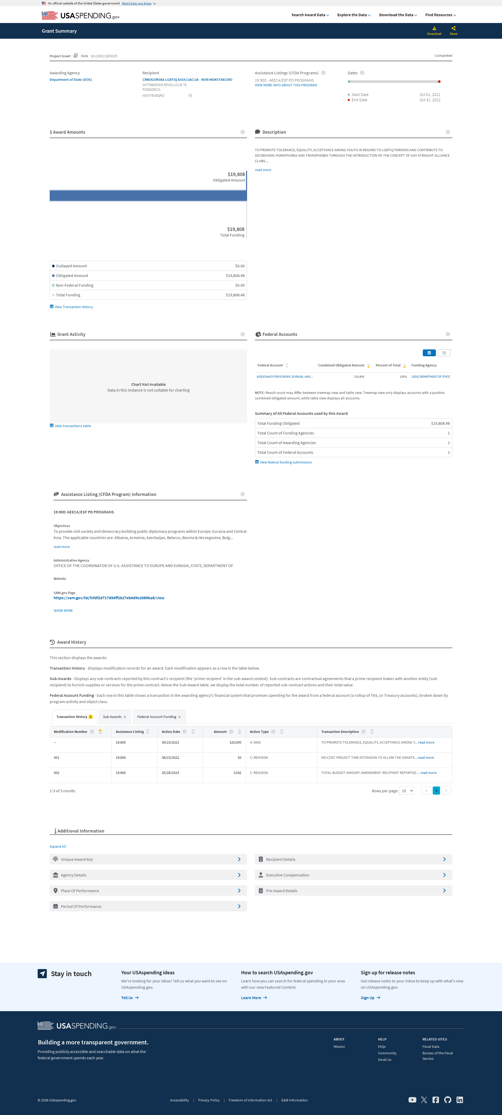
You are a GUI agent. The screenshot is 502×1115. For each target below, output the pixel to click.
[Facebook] (435, 1100)
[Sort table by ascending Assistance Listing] (147, 730)
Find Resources (438, 14)
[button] (148, 859)
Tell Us (127, 997)
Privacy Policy (209, 1100)
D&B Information (294, 1100)
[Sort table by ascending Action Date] (193, 730)
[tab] (74, 717)
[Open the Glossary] (75, 56)
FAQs (382, 1046)
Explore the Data (352, 14)
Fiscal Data (431, 1046)
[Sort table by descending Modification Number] (100, 733)
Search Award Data (308, 14)
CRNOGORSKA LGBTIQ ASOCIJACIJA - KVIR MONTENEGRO (187, 79)
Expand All (58, 846)
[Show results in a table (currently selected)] (429, 352)
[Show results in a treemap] (444, 352)
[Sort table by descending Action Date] (193, 733)
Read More (426, 742)
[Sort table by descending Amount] (239, 733)
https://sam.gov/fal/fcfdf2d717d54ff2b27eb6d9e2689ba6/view (109, 597)
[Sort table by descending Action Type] (281, 733)
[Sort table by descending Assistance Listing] (147, 733)
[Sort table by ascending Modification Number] (100, 730)
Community (387, 1053)
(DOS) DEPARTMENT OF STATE (431, 376)
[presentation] (190, 95)
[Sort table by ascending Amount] (239, 730)
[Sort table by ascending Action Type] (281, 730)
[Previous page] (426, 790)
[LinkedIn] (459, 1100)
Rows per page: (385, 790)
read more (263, 170)
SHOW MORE (63, 610)
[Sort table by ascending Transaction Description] (372, 730)
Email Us (384, 1059)
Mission (339, 1046)
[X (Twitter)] (424, 1100)
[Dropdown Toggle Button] (454, 28)
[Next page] (446, 790)
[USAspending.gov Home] (80, 16)
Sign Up (367, 997)
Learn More (251, 997)
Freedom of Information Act (250, 1100)
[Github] (447, 1100)
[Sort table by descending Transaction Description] (372, 733)
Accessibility (179, 1100)
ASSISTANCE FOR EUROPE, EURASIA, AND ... (285, 376)
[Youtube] (412, 1100)
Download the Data (396, 14)
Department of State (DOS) (71, 79)
